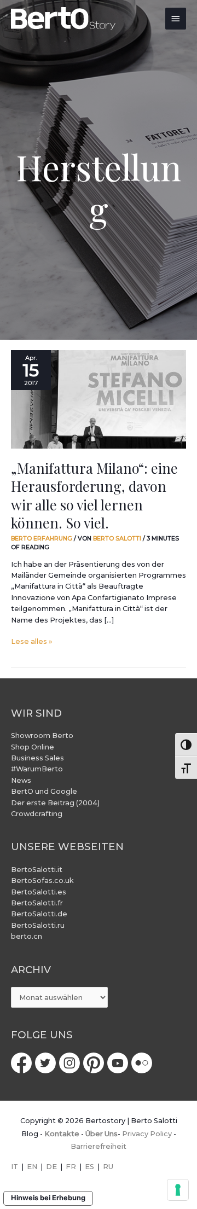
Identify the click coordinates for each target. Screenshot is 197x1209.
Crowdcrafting (36, 814)
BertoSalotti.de (39, 914)
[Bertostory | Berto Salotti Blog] (64, 18)
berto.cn (26, 936)
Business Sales (37, 758)
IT (14, 1167)
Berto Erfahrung (41, 538)
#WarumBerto (37, 769)
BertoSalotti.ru (38, 925)
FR (71, 1167)
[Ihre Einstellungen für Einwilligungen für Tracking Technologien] (177, 1189)
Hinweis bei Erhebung (48, 1198)
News (21, 780)
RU (108, 1167)
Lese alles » (31, 641)
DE (51, 1167)
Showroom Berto (42, 735)
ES (89, 1167)
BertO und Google (44, 791)
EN (32, 1167)
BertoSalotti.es (38, 892)
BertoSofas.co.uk (42, 880)
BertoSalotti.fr (37, 903)
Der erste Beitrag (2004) (55, 803)
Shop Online (32, 747)
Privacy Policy (147, 1134)
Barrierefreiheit (98, 1146)
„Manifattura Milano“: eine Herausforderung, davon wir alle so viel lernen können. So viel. (94, 495)
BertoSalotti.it (36, 869)
